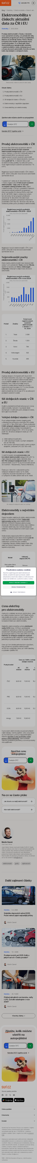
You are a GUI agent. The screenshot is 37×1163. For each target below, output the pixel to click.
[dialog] (18, 581)
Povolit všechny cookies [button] (17, 582)
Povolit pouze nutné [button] (18, 587)
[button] (18, 592)
